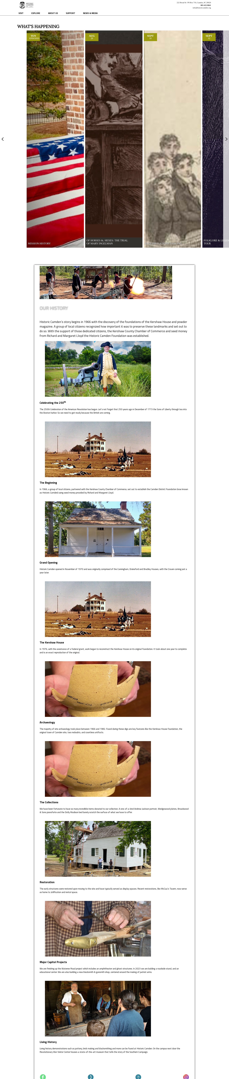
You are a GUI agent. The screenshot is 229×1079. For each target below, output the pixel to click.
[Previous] (3, 139)
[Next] (226, 139)
